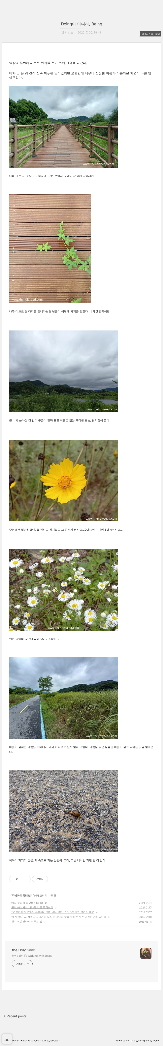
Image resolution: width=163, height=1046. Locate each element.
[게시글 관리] (26, 879)
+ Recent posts (15, 1016)
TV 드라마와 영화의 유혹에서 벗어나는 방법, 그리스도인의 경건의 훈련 (52, 912)
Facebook (33, 1040)
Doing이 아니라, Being (81, 24)
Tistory (133, 1040)
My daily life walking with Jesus (32, 955)
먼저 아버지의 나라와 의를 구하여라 (32, 907)
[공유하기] (21, 879)
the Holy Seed (23, 950)
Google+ (55, 1040)
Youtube (44, 1040)
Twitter (23, 1040)
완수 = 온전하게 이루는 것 (26, 921)
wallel (156, 1040)
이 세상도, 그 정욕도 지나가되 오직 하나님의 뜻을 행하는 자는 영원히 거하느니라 (58, 916)
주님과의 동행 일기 (22, 895)
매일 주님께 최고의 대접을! (27, 902)
